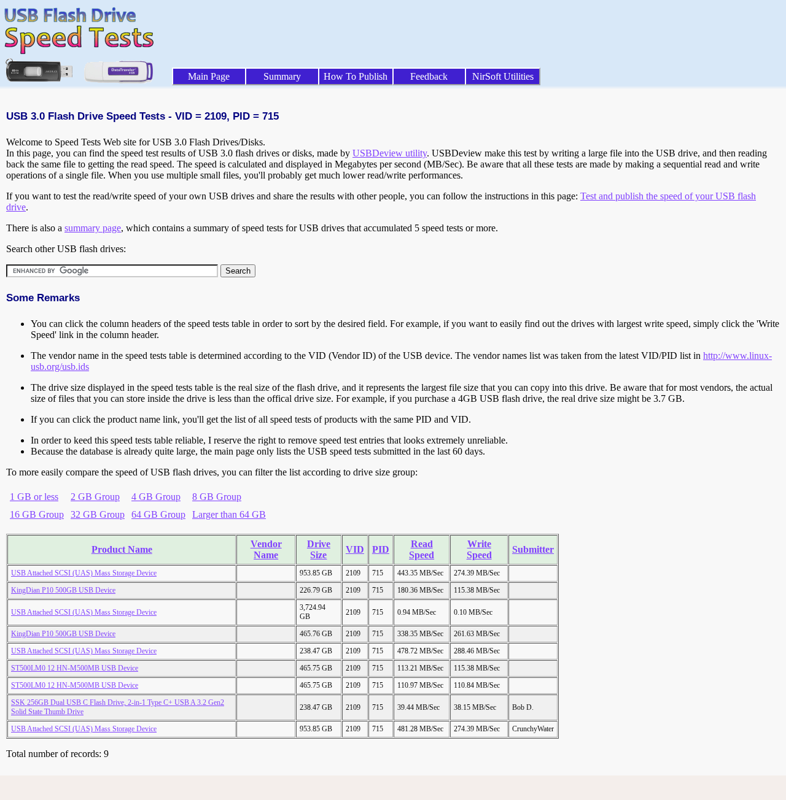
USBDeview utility (389, 153)
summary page (92, 228)
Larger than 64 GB (229, 514)
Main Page (209, 76)
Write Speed (479, 549)
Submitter (533, 549)
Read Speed (421, 549)
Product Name (121, 549)
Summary (282, 76)
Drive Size (318, 549)
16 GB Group (37, 514)
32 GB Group (98, 514)
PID (380, 549)
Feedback (429, 76)
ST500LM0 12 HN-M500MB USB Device (74, 668)
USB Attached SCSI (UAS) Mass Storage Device (84, 573)
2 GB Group (95, 496)
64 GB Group (158, 514)
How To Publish (355, 76)
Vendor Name (266, 549)
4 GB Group (156, 496)
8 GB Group (216, 496)
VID (355, 549)
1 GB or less (34, 496)
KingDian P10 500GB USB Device (63, 590)
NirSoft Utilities (503, 76)
